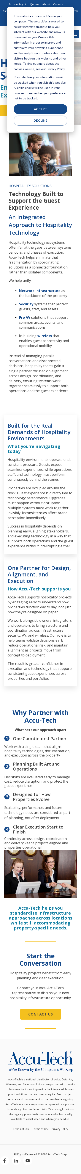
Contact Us (40, 1014)
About (46, 4)
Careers (58, 4)
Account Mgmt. (18, 4)
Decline (40, 120)
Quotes (34, 4)
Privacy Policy (60, 1129)
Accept (40, 109)
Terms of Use (40, 1129)
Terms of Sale (21, 1129)
